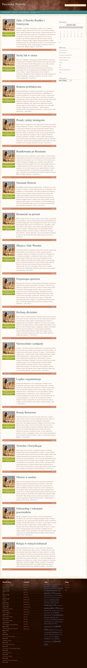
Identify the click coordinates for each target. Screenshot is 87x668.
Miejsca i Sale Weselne (28, 245)
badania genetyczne (50, 587)
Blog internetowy (24, 12)
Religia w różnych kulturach (31, 543)
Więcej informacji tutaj (63, 60)
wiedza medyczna (50, 634)
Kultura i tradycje (6, 589)
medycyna (50, 605)
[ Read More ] (39, 46)
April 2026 (26, 594)
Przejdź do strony (62, 52)
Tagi (39, 12)
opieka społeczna (49, 613)
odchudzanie (55, 610)
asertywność (48, 586)
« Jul (59, 42)
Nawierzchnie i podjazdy (29, 343)
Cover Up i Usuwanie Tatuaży (9, 636)
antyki (46, 584)
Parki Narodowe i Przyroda (8, 585)
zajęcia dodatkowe (51, 637)
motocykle (51, 608)
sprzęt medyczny (50, 624)
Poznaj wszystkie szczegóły (64, 57)
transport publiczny (54, 632)
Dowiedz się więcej (63, 50)
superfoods (49, 626)
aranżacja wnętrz (58, 584)
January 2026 (26, 602)
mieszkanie (59, 605)
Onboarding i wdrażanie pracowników (29, 510)
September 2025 (27, 611)
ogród (61, 610)
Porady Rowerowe (26, 412)
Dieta (49, 595)
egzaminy (49, 597)
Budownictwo (54, 590)
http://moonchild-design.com (65, 69)
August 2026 (26, 585)
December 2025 (27, 604)
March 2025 (26, 626)
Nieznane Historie (26, 182)
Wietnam (4, 600)
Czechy (4, 596)
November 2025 (27, 607)
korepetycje (55, 601)
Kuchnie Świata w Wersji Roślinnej (10, 660)
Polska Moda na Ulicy (7, 652)
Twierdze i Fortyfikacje (29, 445)
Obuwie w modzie (26, 477)
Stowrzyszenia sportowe (8, 620)
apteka (51, 584)
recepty (50, 621)
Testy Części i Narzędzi (7, 656)
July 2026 (26, 587)
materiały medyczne (51, 603)
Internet (60, 62)
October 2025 (26, 609)
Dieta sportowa (6, 604)
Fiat (3, 592)
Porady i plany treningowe (30, 120)
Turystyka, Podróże (13, 4)
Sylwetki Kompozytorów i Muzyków (10, 628)
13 (71, 33)
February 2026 (26, 599)
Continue (53, 49)
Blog (60, 65)
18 (64, 35)
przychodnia (53, 617)
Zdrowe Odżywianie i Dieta (8, 644)
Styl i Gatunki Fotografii (8, 616)
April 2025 (26, 624)
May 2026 (26, 592)
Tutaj (60, 72)
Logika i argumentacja (28, 379)
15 (77, 33)
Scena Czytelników (6, 612)
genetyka (54, 599)
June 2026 (26, 589)
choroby (49, 593)
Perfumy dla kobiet (26, 312)
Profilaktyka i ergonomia (8, 608)
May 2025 (26, 621)
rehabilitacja (59, 621)
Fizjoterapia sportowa (28, 279)
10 (60, 33)
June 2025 (26, 619)
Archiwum (33, 12)
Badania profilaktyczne (28, 86)
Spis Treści (15, 12)
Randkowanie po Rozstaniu (31, 151)
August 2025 (26, 614)
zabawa (51, 636)
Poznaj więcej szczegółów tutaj (65, 55)
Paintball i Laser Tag (7, 640)
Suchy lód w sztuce (26, 55)
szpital (52, 630)
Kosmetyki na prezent (28, 214)
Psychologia (47, 619)
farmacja (56, 597)
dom (53, 595)
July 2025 (26, 616)
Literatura (5, 632)
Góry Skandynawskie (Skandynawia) (10, 624)
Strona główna (6, 12)
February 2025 (26, 629)
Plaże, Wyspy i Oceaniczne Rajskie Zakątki (11, 648)
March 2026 (26, 597)
